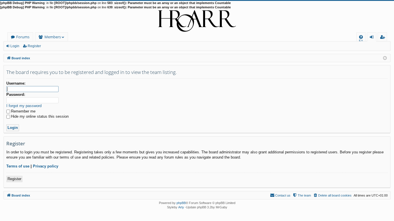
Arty (181, 207)
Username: (15, 83)
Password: (15, 94)
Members (52, 36)
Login (14, 46)
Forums (22, 36)
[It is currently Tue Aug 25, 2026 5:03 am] (385, 58)
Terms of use (17, 166)
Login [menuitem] (372, 37)
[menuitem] (361, 37)
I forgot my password (24, 106)
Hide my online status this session (40, 116)
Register (34, 46)
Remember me (23, 111)
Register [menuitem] (383, 37)
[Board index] (197, 21)
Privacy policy (45, 166)
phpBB (181, 203)
